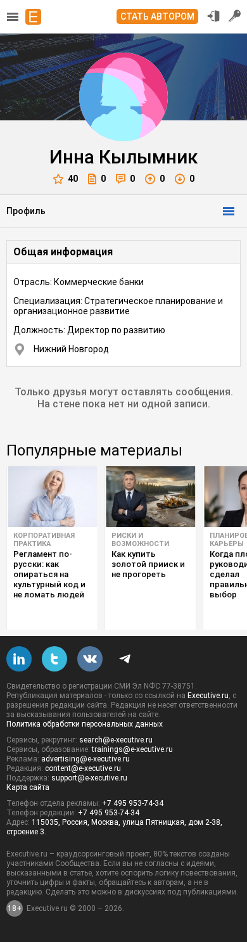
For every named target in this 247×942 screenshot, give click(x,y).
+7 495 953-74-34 (132, 803)
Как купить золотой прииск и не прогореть (148, 564)
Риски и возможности (140, 539)
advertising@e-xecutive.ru (85, 758)
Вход (213, 16)
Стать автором (157, 16)
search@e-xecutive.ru (116, 739)
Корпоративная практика (44, 539)
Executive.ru (208, 695)
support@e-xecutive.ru (89, 777)
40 (73, 179)
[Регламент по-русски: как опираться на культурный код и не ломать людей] (52, 496)
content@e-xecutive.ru (83, 768)
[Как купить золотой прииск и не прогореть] (150, 496)
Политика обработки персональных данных (84, 724)
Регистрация (235, 16)
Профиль (26, 211)
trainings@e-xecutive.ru (132, 749)
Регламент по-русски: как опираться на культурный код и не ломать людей (49, 574)
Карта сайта (27, 787)
